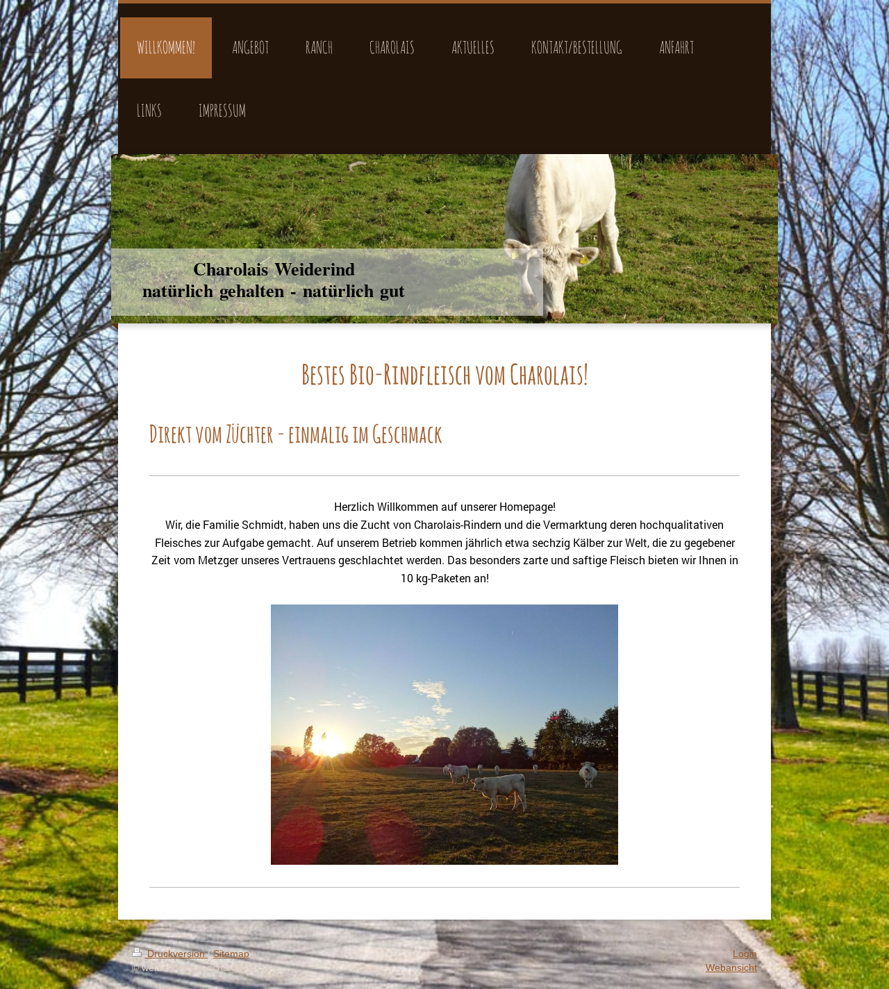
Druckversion (176, 953)
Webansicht (731, 967)
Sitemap (231, 953)
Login (745, 953)
